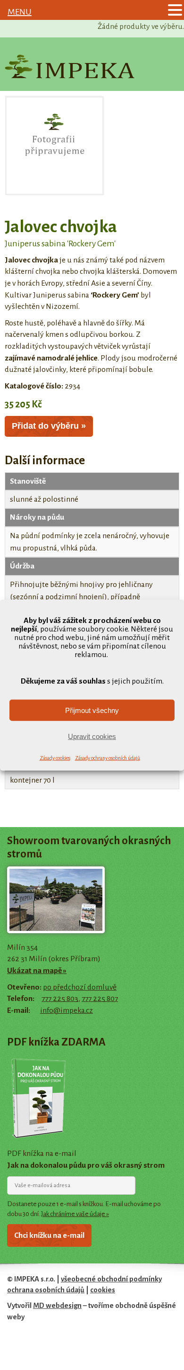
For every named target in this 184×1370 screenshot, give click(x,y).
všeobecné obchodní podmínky (111, 1279)
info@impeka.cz (66, 1010)
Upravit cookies (92, 736)
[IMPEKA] (69, 66)
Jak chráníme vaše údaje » (75, 1213)
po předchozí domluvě (80, 987)
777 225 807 (100, 998)
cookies (102, 1290)
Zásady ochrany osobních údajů (107, 758)
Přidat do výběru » (49, 426)
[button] (175, 10)
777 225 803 (60, 998)
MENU (20, 12)
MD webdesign (57, 1305)
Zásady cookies (55, 758)
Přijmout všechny (92, 710)
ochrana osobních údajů (45, 1290)
